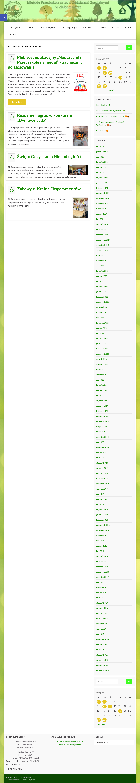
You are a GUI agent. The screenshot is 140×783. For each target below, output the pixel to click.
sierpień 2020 (102, 426)
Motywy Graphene (28, 780)
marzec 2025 (101, 167)
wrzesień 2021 (102, 359)
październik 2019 (103, 478)
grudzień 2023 (102, 229)
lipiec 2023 (100, 255)
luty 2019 (100, 504)
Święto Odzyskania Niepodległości (49, 156)
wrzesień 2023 (102, 245)
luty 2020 (100, 457)
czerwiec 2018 (102, 535)
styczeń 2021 (102, 400)
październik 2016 (103, 618)
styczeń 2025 (102, 177)
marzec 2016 (101, 644)
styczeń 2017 (102, 603)
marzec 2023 (101, 276)
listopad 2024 (102, 188)
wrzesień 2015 (102, 670)
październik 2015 (103, 665)
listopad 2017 (102, 566)
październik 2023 (103, 240)
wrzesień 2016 (102, 623)
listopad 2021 (102, 349)
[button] (3, 17)
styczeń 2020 (102, 463)
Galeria (101, 27)
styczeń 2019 (102, 509)
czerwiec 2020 (102, 437)
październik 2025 (103, 151)
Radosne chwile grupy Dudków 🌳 (110, 110)
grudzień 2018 (102, 515)
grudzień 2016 (102, 608)
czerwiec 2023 (102, 260)
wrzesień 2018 (102, 530)
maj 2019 (100, 494)
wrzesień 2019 (102, 483)
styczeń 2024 (102, 224)
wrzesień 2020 (102, 421)
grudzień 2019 (102, 468)
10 (110, 72)
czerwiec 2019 (102, 489)
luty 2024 (100, 219)
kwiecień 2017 (102, 587)
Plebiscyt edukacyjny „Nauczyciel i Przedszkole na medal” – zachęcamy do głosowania (45, 62)
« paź (111, 90)
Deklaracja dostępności (70, 744)
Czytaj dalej (16, 102)
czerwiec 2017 (102, 577)
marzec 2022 (101, 328)
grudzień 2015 (102, 660)
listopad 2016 (102, 613)
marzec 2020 (101, 452)
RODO (115, 27)
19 (120, 77)
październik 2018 (103, 525)
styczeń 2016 (102, 655)
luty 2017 (100, 598)
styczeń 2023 (102, 286)
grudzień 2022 (102, 291)
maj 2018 (100, 540)
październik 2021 (103, 354)
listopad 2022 (102, 297)
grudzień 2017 (102, 561)
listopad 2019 (102, 473)
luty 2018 (100, 551)
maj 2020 (100, 442)
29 (99, 86)
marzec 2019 (101, 499)
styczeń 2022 (102, 338)
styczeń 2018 (102, 556)
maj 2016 (100, 634)
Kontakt (11, 34)
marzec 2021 (101, 390)
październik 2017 (103, 572)
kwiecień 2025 (102, 162)
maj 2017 (100, 582)
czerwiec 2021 (102, 374)
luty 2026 (100, 146)
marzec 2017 (101, 592)
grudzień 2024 (102, 183)
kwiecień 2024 (102, 208)
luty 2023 (100, 281)
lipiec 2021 (100, 369)
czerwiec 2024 (102, 203)
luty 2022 (100, 333)
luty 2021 (100, 395)
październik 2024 (103, 193)
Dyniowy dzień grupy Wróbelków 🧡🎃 (112, 116)
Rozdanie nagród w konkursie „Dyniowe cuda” (44, 118)
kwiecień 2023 (102, 271)
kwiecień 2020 (102, 447)
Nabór (128, 27)
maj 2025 (100, 157)
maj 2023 (100, 266)
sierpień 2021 (102, 364)
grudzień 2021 (102, 343)
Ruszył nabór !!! (103, 105)
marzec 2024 (101, 214)
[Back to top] (133, 776)
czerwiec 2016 (102, 629)
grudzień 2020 (102, 406)
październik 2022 (103, 302)
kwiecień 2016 (102, 639)
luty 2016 (100, 649)
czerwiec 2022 (102, 312)
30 (104, 86)
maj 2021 (100, 380)
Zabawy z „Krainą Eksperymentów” (49, 188)
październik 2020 (103, 416)
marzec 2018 (101, 546)
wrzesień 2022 (102, 307)
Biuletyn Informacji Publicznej (70, 741)
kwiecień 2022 (102, 323)
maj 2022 (100, 317)
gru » (117, 90)
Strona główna (14, 27)
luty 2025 (100, 172)
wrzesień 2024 (102, 198)
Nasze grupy (69, 27)
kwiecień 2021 (102, 385)
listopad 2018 (102, 520)
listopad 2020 (102, 411)
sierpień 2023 (102, 250)
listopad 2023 (102, 234)
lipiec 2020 (100, 432)
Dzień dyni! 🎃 (102, 131)
